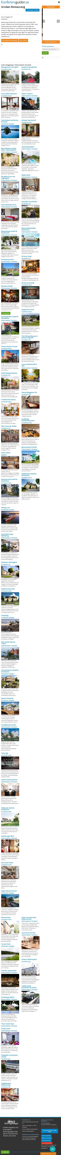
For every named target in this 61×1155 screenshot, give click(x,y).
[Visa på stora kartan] (1, 44)
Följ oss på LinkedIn (47, 1140)
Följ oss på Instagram (47, 1138)
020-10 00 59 (23, 40)
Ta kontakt (5, 1152)
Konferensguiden (45, 1123)
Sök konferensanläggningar (11, 1151)
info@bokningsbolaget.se (32, 1129)
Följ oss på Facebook (47, 1135)
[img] (51, 24)
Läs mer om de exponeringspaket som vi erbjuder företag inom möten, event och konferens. (30, 1138)
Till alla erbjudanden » (50, 42)
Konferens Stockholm (23, 1151)
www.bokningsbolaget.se (28, 1131)
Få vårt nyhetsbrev (48, 46)
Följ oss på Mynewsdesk (46, 1143)
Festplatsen (54, 1124)
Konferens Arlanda (33, 1151)
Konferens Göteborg (42, 1151)
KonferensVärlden (45, 1124)
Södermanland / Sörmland (32, 10)
